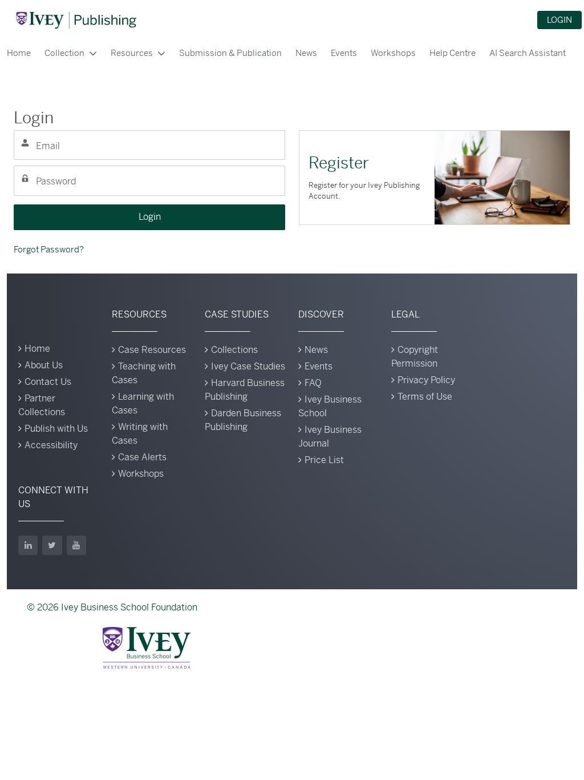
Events (344, 52)
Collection (64, 52)
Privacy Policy (426, 380)
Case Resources (152, 350)
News (306, 52)
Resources (132, 52)
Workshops (393, 52)
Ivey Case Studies (248, 366)
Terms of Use (425, 397)
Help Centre (452, 52)
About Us (44, 365)
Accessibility (51, 445)
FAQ (313, 383)
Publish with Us (56, 429)
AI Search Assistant (527, 52)
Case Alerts (142, 457)
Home (19, 52)
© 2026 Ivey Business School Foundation (112, 607)
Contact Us (48, 382)
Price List (324, 460)
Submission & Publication (230, 52)
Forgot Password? (49, 249)
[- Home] (76, 20)
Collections (234, 350)
